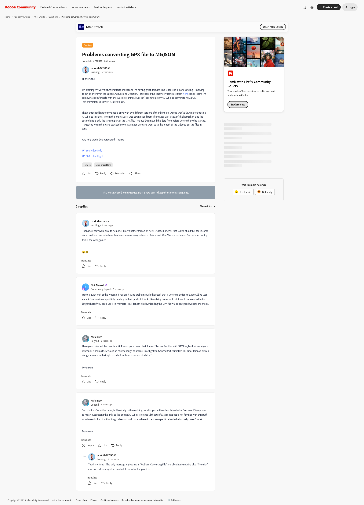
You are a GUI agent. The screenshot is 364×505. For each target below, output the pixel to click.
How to (87, 164)
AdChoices (175, 500)
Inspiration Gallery (126, 7)
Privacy (93, 500)
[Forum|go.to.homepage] (20, 7)
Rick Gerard (97, 285)
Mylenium (96, 336)
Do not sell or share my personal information (143, 500)
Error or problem (103, 164)
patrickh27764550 (100, 67)
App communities (22, 16)
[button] (329, 7)
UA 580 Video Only (92, 150)
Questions (53, 16)
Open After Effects (273, 26)
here (185, 93)
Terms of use (81, 500)
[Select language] (312, 7)
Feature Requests (103, 7)
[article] (145, 244)
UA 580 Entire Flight (92, 156)
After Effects (39, 16)
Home (7, 16)
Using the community (62, 500)
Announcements (80, 7)
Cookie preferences (109, 500)
